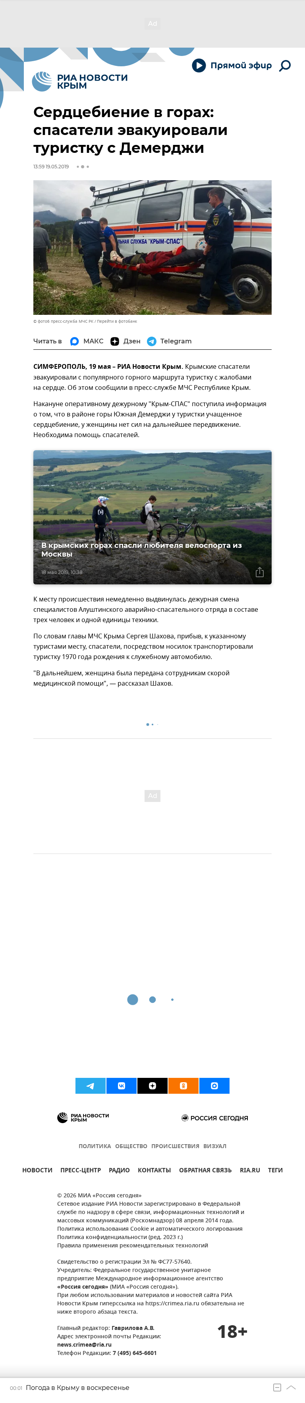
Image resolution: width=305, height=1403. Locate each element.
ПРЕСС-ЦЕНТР (80, 1171)
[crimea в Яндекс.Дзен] (152, 1086)
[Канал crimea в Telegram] (90, 1086)
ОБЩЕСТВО (131, 1146)
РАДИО (119, 1171)
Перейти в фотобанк (117, 321)
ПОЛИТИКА (95, 1146)
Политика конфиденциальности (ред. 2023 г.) (120, 1237)
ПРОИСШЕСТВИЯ (175, 1146)
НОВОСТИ (37, 1171)
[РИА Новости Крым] (79, 81)
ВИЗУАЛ (214, 1146)
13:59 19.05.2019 (51, 167)
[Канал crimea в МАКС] (214, 1086)
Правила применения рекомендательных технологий (132, 1246)
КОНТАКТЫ (154, 1171)
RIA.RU (250, 1171)
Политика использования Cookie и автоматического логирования (150, 1229)
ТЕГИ (275, 1171)
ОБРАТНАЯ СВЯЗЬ (205, 1171)
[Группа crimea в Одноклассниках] (183, 1086)
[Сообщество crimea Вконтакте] (121, 1086)
